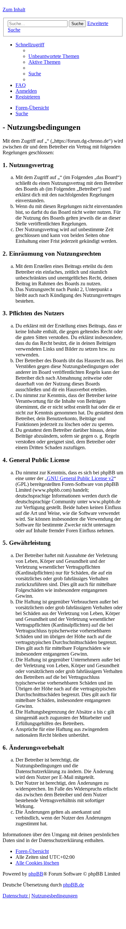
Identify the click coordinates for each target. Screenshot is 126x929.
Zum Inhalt (14, 9)
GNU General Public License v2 (80, 478)
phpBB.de (73, 884)
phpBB (35, 874)
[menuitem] (53, 56)
